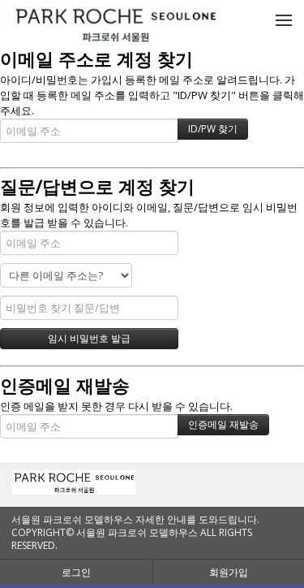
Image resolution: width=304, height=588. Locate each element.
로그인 (76, 572)
